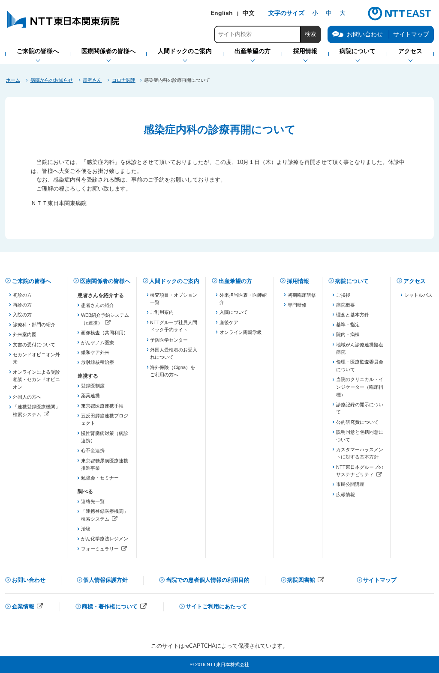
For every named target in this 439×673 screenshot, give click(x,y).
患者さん (92, 80)
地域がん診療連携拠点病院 (359, 348)
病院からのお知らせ (51, 80)
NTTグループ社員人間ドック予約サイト (173, 326)
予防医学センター (169, 339)
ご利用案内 (162, 312)
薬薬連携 (90, 395)
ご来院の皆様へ (31, 281)
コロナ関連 (123, 80)
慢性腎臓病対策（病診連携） (104, 437)
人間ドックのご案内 (174, 281)
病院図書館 (306, 581)
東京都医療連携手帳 (102, 405)
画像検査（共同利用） (104, 332)
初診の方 (22, 295)
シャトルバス (418, 295)
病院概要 (345, 304)
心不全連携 (93, 450)
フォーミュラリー (105, 549)
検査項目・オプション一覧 (173, 298)
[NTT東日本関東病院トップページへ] (64, 27)
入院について (234, 312)
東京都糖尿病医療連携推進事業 (104, 464)
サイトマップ (411, 34)
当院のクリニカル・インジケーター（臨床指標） (359, 387)
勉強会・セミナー (100, 477)
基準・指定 (348, 324)
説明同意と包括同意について (359, 435)
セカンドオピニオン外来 (36, 358)
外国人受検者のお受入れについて (173, 353)
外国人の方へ (27, 396)
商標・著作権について (114, 607)
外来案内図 (24, 334)
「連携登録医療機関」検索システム (36, 411)
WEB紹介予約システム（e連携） (105, 320)
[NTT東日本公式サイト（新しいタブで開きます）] (399, 19)
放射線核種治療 (97, 362)
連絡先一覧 (93, 501)
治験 (85, 528)
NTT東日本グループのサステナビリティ (360, 472)
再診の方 (22, 304)
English (221, 12)
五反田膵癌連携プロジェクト (104, 419)
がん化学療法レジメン (104, 538)
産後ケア (229, 322)
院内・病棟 (348, 334)
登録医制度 (93, 385)
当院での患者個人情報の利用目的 (208, 580)
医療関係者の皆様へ (105, 281)
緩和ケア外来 (95, 352)
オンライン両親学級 (241, 332)
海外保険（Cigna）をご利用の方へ (172, 371)
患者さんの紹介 (97, 305)
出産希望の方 (235, 281)
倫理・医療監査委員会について (359, 365)
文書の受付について (34, 344)
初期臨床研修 (302, 295)
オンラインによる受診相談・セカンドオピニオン (36, 379)
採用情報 (298, 281)
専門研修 (297, 304)
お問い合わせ (28, 580)
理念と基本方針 (352, 314)
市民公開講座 (350, 484)
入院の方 (22, 314)
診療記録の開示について (359, 408)
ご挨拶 (343, 295)
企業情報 (28, 607)
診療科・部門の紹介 (34, 324)
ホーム (13, 80)
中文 (249, 12)
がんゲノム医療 (97, 342)
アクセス (414, 281)
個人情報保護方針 (105, 580)
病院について (352, 281)
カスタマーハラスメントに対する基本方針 (359, 453)
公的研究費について (357, 422)
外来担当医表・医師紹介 (243, 298)
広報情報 (345, 494)
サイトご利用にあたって (216, 606)
